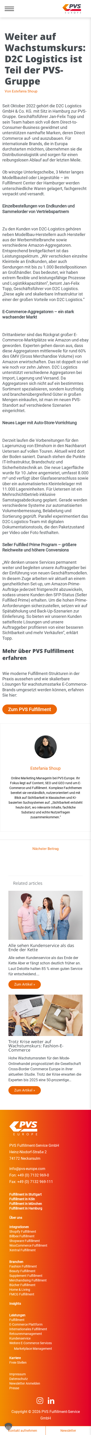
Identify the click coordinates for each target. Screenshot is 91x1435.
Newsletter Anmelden (24, 1383)
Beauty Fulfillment (22, 1271)
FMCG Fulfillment (21, 1294)
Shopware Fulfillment (24, 1241)
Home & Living (19, 1289)
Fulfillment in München (25, 1204)
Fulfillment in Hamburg (25, 1208)
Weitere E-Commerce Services (30, 1343)
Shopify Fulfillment (22, 1231)
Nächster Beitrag (45, 849)
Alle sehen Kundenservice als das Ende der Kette (41, 947)
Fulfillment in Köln (22, 1199)
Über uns (15, 1217)
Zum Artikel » (24, 984)
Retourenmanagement (25, 1334)
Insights (15, 1303)
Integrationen (19, 1227)
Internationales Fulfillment (28, 1329)
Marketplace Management (33, 1348)
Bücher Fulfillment (22, 1285)
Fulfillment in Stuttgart (25, 1194)
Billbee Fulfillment (22, 1236)
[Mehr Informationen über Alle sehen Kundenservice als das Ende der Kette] (45, 915)
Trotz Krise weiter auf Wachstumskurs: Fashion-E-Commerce (35, 1046)
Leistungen (17, 1315)
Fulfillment (16, 1320)
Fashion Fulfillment (23, 1266)
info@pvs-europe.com (27, 1168)
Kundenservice (20, 1338)
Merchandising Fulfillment (28, 1280)
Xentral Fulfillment (22, 1250)
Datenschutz (18, 1379)
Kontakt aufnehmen (22, 1430)
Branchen (16, 1262)
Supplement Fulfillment (25, 1276)
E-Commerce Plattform (25, 1324)
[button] (8, 1426)
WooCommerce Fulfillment (28, 1245)
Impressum (17, 1374)
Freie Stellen (18, 1362)
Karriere (15, 1358)
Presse (14, 1388)
